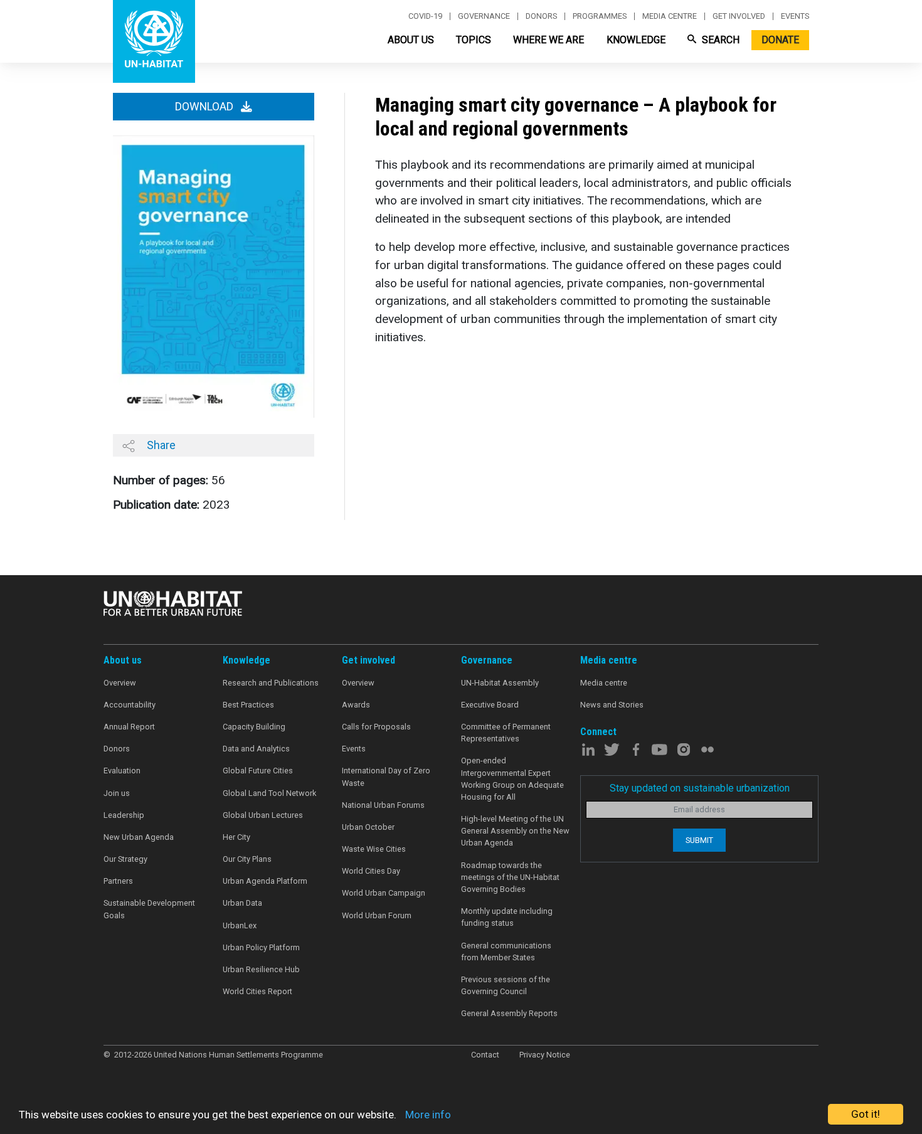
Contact (485, 1054)
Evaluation (121, 770)
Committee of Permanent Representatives (506, 732)
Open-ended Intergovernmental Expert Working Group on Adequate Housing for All (512, 779)
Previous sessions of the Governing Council (505, 985)
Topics (473, 40)
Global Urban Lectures (263, 815)
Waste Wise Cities (374, 849)
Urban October (368, 827)
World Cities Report (257, 991)
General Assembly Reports (509, 1013)
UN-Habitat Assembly (500, 682)
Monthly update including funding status (507, 917)
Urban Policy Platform (261, 947)
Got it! (865, 1114)
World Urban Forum (376, 915)
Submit (699, 840)
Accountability (129, 704)
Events (795, 16)
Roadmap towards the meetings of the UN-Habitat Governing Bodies (510, 877)
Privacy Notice (544, 1054)
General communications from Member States (506, 951)
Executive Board (490, 704)
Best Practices (248, 704)
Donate (780, 40)
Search (719, 40)
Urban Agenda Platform (265, 881)
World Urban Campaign (383, 893)
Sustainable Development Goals (149, 908)
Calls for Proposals (376, 726)
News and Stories (612, 704)
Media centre (669, 16)
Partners (118, 881)
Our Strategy (125, 859)
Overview (119, 682)
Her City (236, 837)
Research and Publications (271, 682)
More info (428, 1114)
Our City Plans (247, 859)
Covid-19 (425, 16)
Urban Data (242, 903)
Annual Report (129, 726)
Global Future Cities (258, 770)
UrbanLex (240, 925)
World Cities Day (371, 871)
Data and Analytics (256, 748)
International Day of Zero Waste (386, 776)
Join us (116, 793)
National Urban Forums (383, 805)
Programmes (600, 16)
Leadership (123, 815)
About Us (411, 40)
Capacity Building (254, 726)
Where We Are (548, 40)
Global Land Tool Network (269, 793)
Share (160, 445)
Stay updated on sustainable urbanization (700, 788)
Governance (484, 16)
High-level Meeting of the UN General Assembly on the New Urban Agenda (515, 830)
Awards (356, 704)
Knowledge (636, 40)
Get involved (739, 16)
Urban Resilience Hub (261, 969)
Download (205, 106)
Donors (541, 16)
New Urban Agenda (138, 837)
